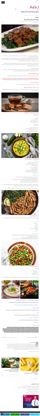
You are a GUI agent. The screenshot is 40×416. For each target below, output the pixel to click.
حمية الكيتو (7, 329)
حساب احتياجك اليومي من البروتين (18, 79)
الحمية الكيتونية (15, 327)
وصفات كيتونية (6, 332)
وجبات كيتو (32, 332)
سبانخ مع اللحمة (28, 330)
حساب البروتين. (12, 329)
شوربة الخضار (19, 330)
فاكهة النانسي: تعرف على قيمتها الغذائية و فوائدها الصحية (30, 386)
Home (38, 312)
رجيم (3, 329)
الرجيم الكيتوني (9, 327)
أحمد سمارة (33, 327)
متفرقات (37, 371)
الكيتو (26, 329)
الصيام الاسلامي (35, 329)
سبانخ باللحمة (34, 330)
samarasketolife (36, 322)
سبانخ (37, 330)
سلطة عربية (23, 330)
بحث (3, 2)
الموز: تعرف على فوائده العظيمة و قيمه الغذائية (31, 373)
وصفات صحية (36, 17)
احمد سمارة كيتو (27, 327)
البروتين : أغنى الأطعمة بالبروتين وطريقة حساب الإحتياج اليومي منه (26, 305)
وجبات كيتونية (27, 332)
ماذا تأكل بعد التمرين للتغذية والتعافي (33, 391)
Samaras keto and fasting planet (34, 317)
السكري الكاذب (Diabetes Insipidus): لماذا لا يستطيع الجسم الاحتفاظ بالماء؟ (28, 387)
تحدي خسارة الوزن (17, 329)
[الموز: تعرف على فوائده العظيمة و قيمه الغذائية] (29, 358)
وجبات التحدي (5, 330)
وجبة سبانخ (22, 332)
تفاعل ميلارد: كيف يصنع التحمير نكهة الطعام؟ (32, 392)
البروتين (19, 302)
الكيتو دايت (22, 329)
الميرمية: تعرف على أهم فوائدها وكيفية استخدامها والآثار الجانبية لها (12, 370)
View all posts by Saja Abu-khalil (33, 351)
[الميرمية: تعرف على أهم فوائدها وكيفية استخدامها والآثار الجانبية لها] (10, 358)
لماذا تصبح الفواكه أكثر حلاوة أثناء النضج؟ (33, 389)
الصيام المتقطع (30, 329)
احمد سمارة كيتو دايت (21, 327)
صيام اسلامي (14, 330)
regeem (37, 327)
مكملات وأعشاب (17, 368)
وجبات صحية (36, 332)
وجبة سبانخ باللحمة (17, 332)
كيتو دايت (9, 330)
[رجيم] (27, 9)
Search (38, 0)
